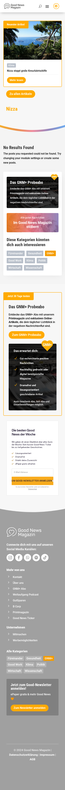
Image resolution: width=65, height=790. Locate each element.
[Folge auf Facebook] (18, 557)
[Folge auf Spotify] (36, 557)
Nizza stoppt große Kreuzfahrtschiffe (27, 70)
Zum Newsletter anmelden (30, 707)
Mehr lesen (16, 80)
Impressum (47, 754)
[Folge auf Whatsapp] (27, 557)
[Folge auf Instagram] (10, 557)
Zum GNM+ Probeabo (26, 335)
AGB (32, 759)
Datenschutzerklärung (23, 754)
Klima (11, 65)
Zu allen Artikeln (21, 94)
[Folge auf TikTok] (44, 557)
